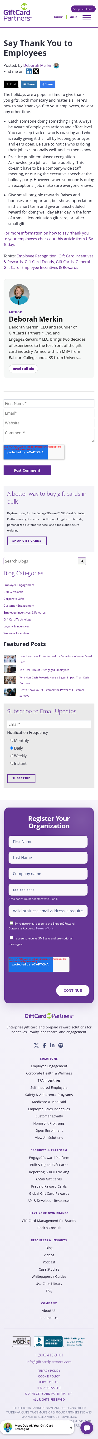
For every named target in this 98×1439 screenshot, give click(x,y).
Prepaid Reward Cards (49, 1186)
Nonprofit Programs (49, 1123)
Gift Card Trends (39, 261)
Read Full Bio (23, 368)
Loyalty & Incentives (17, 626)
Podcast (49, 1262)
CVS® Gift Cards (49, 1179)
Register (58, 16)
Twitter (36, 71)
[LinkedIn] (52, 1045)
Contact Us (49, 1318)
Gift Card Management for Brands (49, 1221)
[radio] (49, 740)
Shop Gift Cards (83, 9)
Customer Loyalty (49, 1116)
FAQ (49, 1291)
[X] (36, 1045)
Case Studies (49, 1269)
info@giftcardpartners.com (49, 1362)
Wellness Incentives (16, 633)
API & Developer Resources (49, 1201)
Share (30, 84)
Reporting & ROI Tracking (49, 1172)
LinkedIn (29, 71)
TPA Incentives (49, 1080)
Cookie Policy (49, 1376)
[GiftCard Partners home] (49, 1016)
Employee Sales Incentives (49, 1109)
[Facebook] (44, 1045)
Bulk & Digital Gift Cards (49, 1165)
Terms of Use (45, 928)
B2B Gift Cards (13, 592)
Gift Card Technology (17, 619)
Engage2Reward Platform (49, 1158)
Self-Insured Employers (49, 1087)
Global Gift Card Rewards (49, 1193)
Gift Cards (65, 261)
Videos (49, 1255)
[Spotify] (60, 1045)
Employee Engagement (19, 585)
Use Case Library (49, 1284)
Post (12, 84)
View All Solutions (49, 1138)
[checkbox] (49, 752)
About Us (49, 1311)
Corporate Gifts (14, 599)
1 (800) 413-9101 (49, 1355)
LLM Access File (49, 1388)
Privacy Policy (49, 1371)
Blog (49, 1248)
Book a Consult (49, 1228)
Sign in (73, 16)
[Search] (82, 561)
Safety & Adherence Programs (49, 1095)
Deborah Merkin (38, 65)
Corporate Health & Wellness (49, 1073)
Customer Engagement (19, 606)
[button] (37, 1427)
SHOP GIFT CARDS (26, 541)
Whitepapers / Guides (49, 1276)
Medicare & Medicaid (49, 1102)
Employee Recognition (37, 256)
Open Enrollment (49, 1130)
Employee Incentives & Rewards (49, 267)
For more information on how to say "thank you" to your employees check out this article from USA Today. (48, 238)
